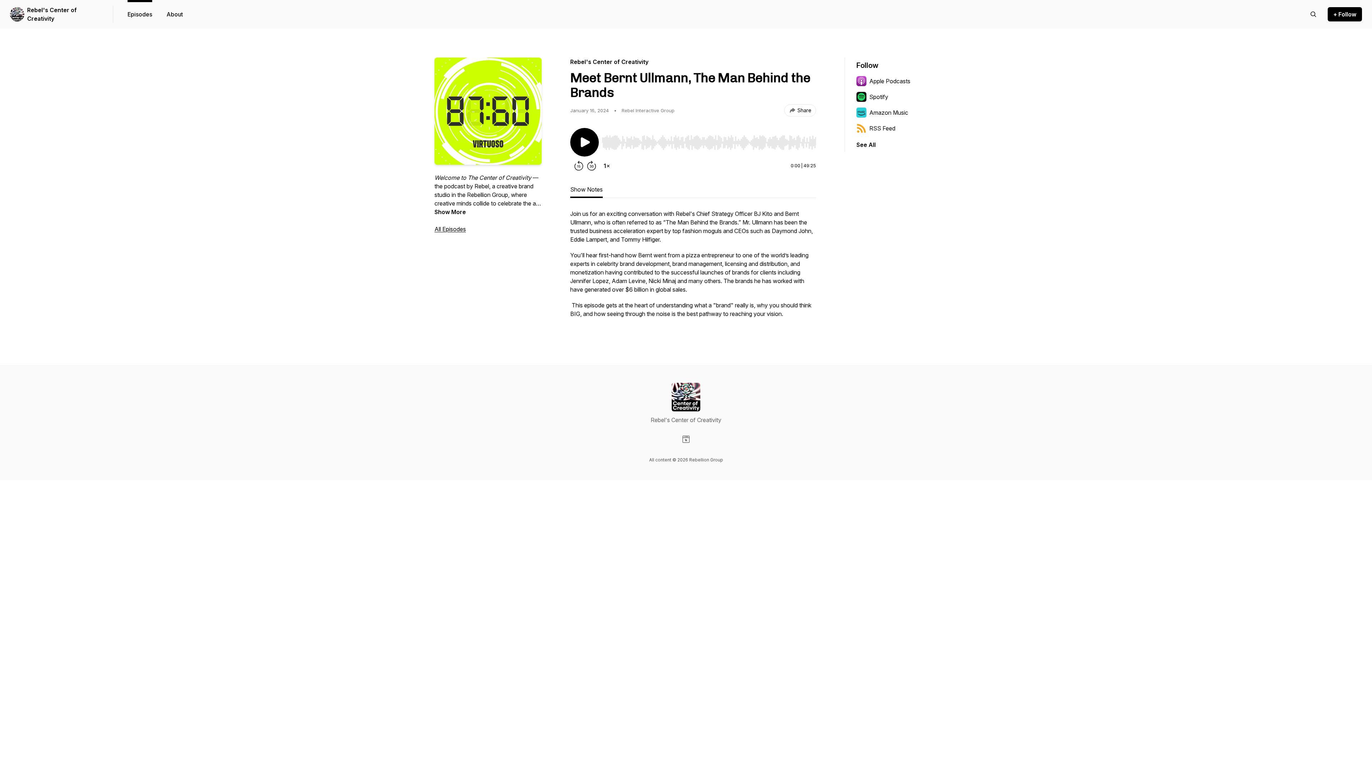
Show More (450, 212)
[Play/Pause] (584, 142)
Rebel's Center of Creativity (52, 14)
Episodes (140, 14)
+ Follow (1344, 14)
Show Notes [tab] (586, 189)
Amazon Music (888, 112)
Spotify (878, 96)
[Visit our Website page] (686, 439)
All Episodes (450, 229)
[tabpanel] (693, 267)
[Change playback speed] (607, 166)
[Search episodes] (1313, 14)
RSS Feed (882, 128)
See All (866, 144)
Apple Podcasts (889, 81)
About (174, 14)
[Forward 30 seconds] (592, 166)
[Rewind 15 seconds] (579, 166)
